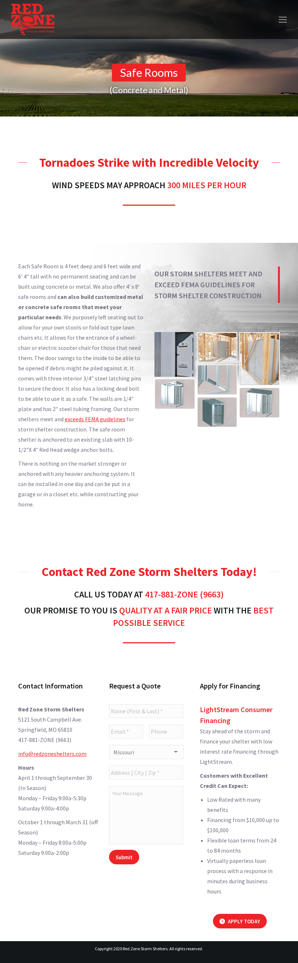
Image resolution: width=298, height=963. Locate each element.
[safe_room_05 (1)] (259, 359)
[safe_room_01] (217, 412)
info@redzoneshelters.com (52, 753)
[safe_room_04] (217, 379)
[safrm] (174, 354)
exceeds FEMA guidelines (95, 419)
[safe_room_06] (217, 347)
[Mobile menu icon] (282, 19)
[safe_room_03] (174, 394)
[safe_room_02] (259, 402)
